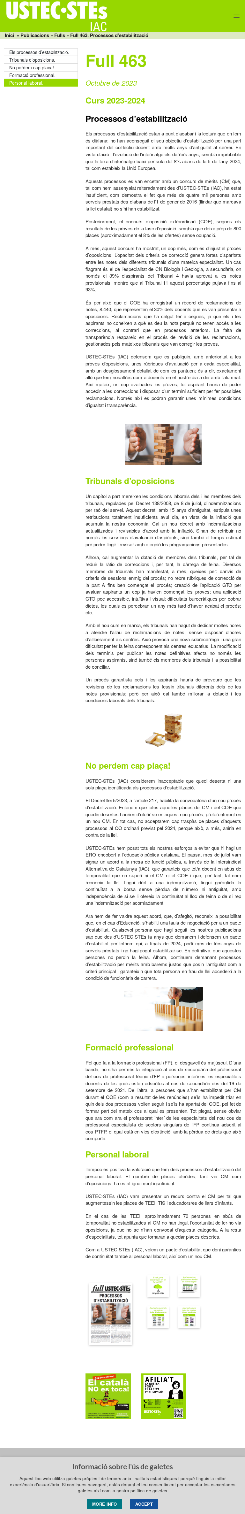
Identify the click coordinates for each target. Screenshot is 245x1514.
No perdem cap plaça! (31, 67)
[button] (236, 15)
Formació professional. (32, 75)
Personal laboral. (26, 83)
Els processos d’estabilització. (39, 52)
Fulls (59, 35)
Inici (9, 35)
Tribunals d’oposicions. (32, 60)
